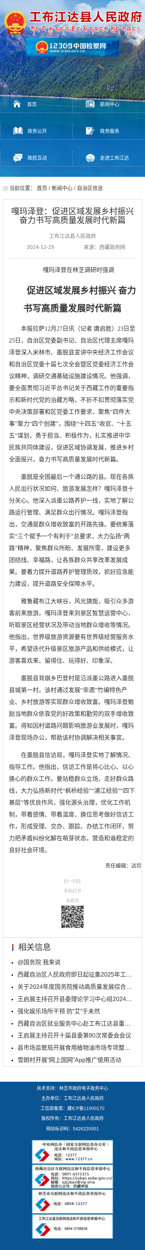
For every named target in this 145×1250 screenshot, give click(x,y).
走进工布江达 (114, 157)
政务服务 (109, 131)
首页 (32, 104)
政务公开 (37, 131)
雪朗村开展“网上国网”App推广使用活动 (69, 1060)
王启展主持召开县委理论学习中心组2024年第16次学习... (75, 999)
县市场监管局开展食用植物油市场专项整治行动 (75, 1048)
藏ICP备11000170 (85, 1108)
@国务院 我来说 (39, 962)
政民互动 (37, 157)
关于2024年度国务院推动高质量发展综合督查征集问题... (75, 987)
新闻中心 (109, 104)
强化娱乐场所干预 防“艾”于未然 (58, 1011)
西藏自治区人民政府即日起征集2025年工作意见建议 (75, 974)
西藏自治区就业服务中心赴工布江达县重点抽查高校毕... (75, 1023)
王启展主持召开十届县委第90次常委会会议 (74, 1035)
